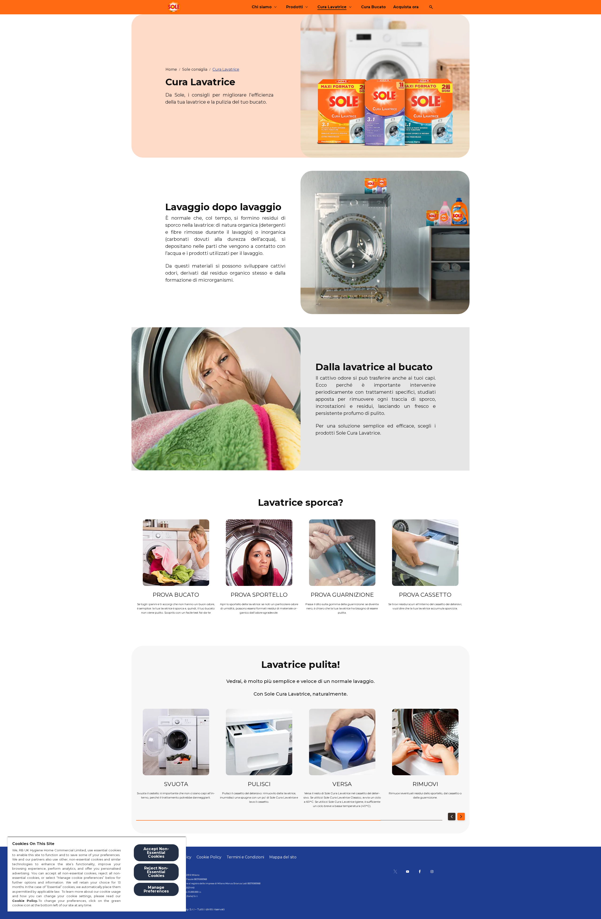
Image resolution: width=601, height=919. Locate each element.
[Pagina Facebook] (420, 871)
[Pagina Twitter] (395, 871)
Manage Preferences (156, 889)
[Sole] (174, 7)
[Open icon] (431, 7)
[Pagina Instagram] (432, 871)
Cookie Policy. (25, 901)
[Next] (461, 816)
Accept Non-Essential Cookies (156, 853)
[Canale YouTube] (407, 871)
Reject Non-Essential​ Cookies (156, 872)
